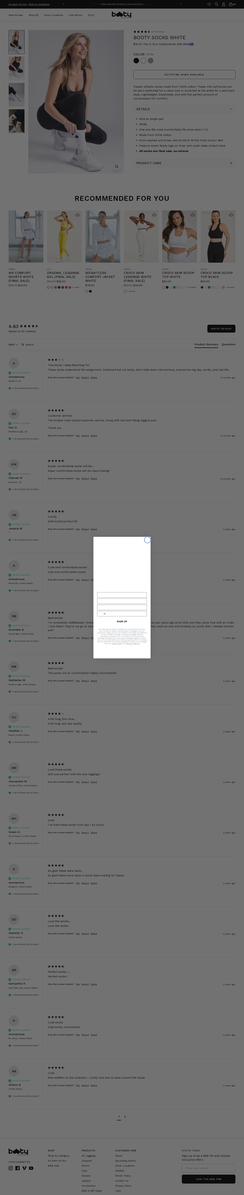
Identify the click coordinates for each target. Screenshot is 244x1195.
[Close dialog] (147, 540)
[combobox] (102, 613)
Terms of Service (133, 643)
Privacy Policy (117, 643)
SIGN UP (122, 621)
